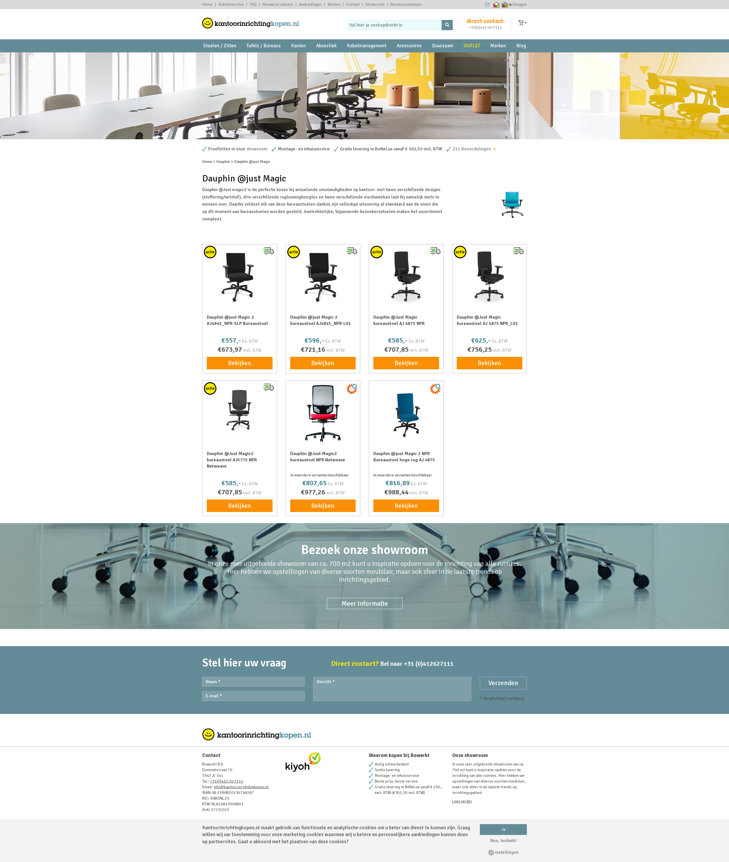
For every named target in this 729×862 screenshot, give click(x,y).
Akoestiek (326, 46)
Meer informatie (364, 603)
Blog (521, 46)
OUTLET (472, 46)
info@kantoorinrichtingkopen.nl (241, 787)
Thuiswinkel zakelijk (505, 4)
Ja (503, 829)
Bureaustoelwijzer (406, 4)
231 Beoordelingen (471, 149)
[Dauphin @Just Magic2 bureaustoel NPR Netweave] (323, 413)
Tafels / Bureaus (264, 46)
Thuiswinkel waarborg (496, 4)
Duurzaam (442, 46)
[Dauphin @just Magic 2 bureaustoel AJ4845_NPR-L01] (323, 277)
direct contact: (486, 21)
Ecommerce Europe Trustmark (488, 4)
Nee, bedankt (503, 840)
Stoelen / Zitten (219, 46)
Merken (333, 4)
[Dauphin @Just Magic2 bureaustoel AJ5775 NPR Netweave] (240, 409)
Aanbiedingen (310, 4)
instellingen (506, 852)
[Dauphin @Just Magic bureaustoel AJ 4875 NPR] (406, 277)
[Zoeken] (447, 25)
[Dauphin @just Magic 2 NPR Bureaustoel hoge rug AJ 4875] (406, 413)
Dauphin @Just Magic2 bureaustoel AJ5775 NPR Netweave (232, 460)
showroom (257, 149)
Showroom (375, 4)
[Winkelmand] (522, 23)
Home (207, 4)
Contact (353, 4)
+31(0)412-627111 (485, 27)
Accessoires (409, 46)
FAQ (253, 4)
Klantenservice (231, 4)
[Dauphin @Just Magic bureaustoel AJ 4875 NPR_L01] (490, 277)
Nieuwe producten (278, 4)
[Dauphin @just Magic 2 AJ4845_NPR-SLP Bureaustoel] (240, 277)
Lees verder (462, 801)
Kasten (298, 46)
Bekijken (239, 363)
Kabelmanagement (366, 46)
